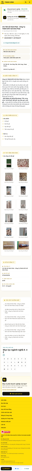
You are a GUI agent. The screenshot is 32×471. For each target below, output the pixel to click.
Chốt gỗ (7, 121)
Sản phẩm (6, 118)
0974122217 (17, 38)
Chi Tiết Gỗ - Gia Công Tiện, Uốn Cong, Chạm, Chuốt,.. (15, 65)
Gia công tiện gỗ (9, 136)
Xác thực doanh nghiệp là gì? (9, 389)
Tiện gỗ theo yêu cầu (10, 139)
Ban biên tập (4, 403)
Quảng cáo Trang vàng (7, 418)
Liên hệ (3, 424)
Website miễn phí (5, 421)
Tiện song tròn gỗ (9, 129)
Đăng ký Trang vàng (6, 415)
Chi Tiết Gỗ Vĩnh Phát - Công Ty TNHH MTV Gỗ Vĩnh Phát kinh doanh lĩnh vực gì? (15, 318)
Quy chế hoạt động (6, 409)
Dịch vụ (5, 134)
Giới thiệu (3, 400)
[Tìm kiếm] (25, 2)
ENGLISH (3, 427)
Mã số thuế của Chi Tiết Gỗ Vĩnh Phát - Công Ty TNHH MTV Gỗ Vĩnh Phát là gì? (15, 325)
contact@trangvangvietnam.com (8, 461)
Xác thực (3, 406)
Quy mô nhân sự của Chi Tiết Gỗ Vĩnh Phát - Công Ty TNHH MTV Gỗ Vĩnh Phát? (15, 337)
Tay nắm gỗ (7, 126)
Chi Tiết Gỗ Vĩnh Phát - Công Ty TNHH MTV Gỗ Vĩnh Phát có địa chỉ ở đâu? (15, 304)
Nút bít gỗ (7, 124)
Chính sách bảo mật (6, 412)
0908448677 (8, 38)
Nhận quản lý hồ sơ (17, 393)
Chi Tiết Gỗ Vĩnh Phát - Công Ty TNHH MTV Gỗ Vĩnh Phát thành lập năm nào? (15, 330)
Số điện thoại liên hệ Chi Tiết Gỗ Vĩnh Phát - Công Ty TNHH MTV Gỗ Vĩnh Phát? (15, 311)
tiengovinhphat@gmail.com (12, 43)
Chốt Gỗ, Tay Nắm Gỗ (8, 69)
